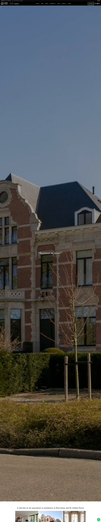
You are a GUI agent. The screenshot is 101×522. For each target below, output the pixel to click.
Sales (42, 3)
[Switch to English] (99, 0)
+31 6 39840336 (8, 0)
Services (46, 3)
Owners (58, 3)
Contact (69, 3)
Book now (91, 3)
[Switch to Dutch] (97, 0)
